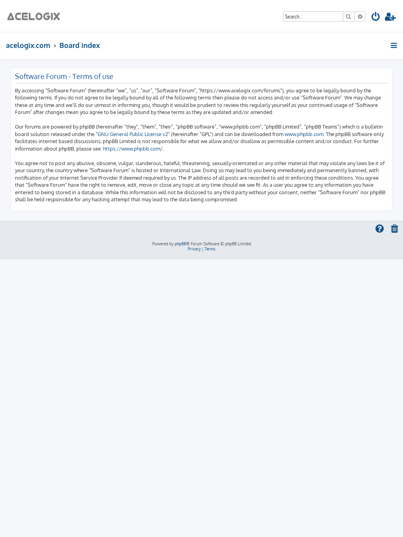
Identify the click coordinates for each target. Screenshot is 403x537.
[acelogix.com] (36, 16)
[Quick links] (394, 45)
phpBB (180, 243)
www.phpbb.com (304, 134)
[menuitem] (376, 18)
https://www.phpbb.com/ (133, 148)
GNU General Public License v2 (133, 134)
